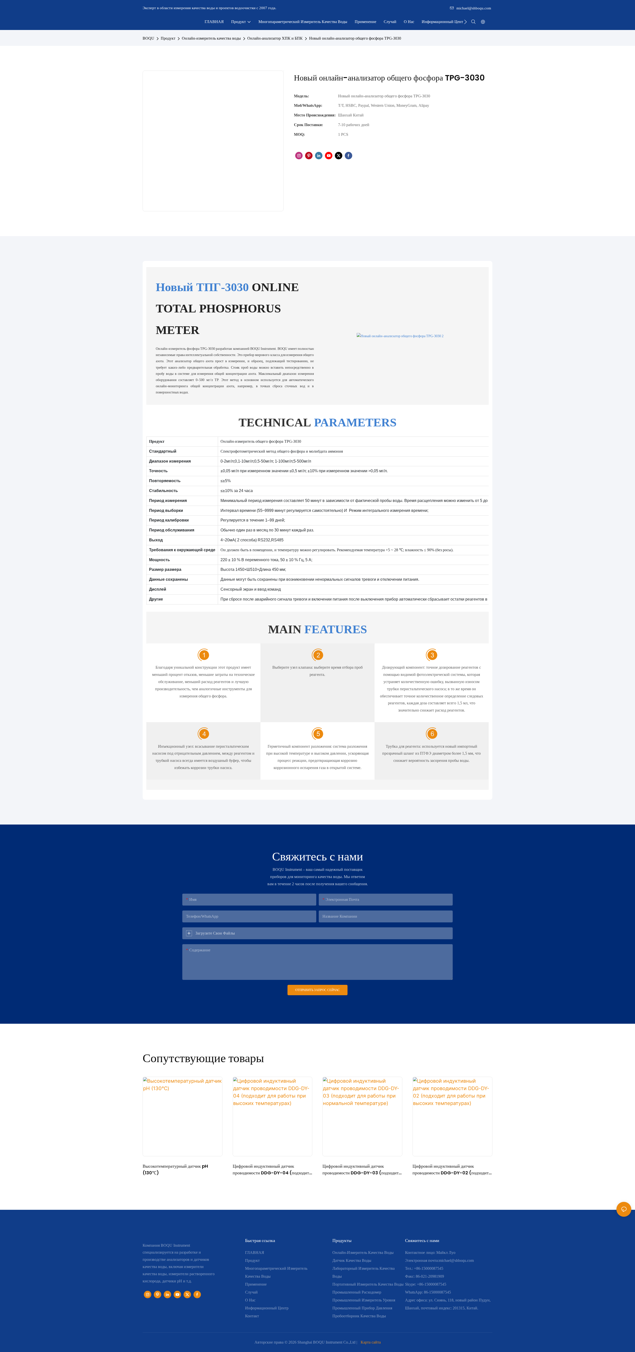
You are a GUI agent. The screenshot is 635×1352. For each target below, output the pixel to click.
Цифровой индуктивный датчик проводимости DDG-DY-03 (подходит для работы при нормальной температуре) (360, 1169)
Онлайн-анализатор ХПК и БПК (275, 38)
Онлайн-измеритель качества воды (211, 38)
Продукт (168, 38)
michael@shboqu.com (473, 8)
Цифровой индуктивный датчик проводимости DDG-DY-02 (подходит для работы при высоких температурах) (451, 1169)
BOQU (148, 38)
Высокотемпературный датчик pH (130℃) (175, 1169)
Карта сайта (371, 1342)
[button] (465, 22)
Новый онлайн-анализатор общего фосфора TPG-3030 (355, 38)
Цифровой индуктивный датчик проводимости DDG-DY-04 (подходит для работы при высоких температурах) (271, 1169)
